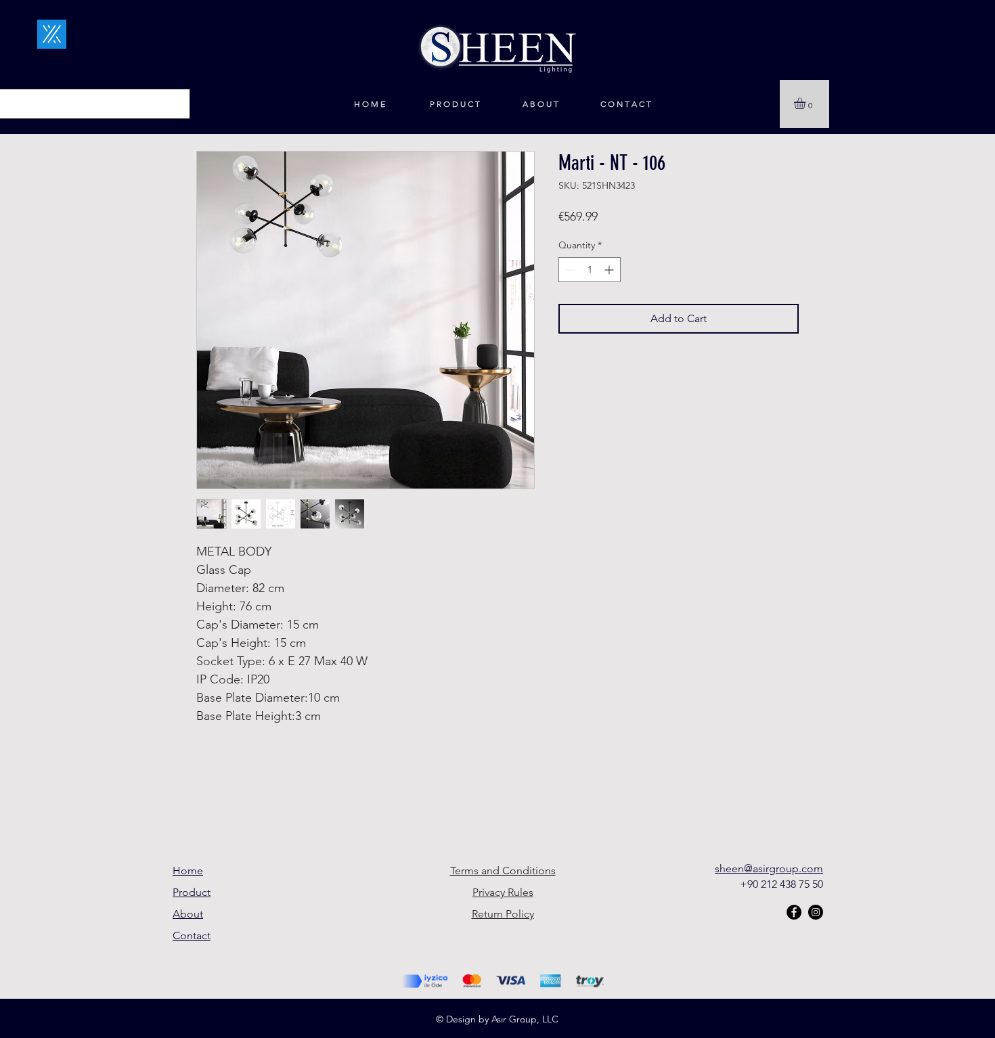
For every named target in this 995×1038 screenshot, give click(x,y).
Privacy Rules (502, 892)
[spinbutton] (589, 269)
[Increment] (610, 269)
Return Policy (503, 913)
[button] (806, 103)
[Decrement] (568, 269)
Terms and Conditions (503, 870)
